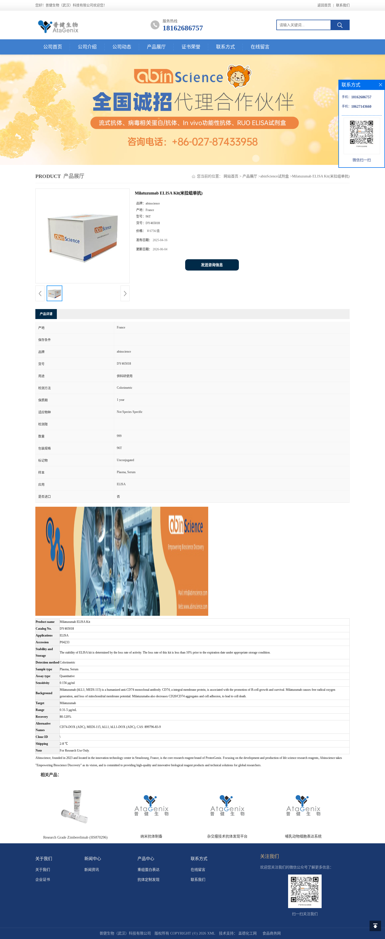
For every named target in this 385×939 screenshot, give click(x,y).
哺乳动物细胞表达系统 (303, 836)
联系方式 (225, 47)
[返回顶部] (375, 926)
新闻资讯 (91, 870)
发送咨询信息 (212, 265)
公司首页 (52, 47)
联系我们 (343, 5)
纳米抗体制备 (151, 836)
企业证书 (42, 880)
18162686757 (183, 28)
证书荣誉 (191, 47)
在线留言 (260, 47)
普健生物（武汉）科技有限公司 (125, 933)
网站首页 (231, 176)
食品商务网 (271, 933)
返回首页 (324, 5)
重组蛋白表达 (149, 870)
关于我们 (42, 870)
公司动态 (121, 47)
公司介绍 (87, 47)
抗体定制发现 (149, 880)
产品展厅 (156, 47)
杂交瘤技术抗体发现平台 (227, 836)
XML (211, 933)
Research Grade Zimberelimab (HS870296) (75, 837)
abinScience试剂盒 (274, 176)
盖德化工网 (247, 933)
